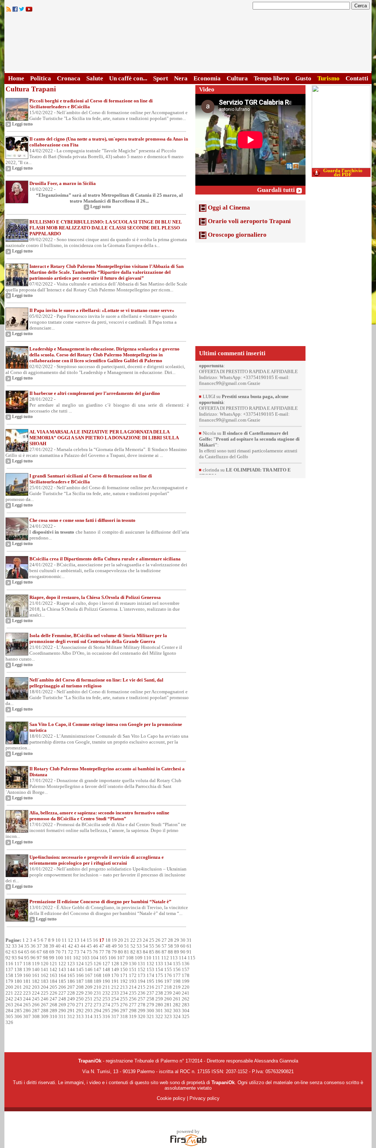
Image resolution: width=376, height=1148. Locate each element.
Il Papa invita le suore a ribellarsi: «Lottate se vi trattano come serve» (101, 310)
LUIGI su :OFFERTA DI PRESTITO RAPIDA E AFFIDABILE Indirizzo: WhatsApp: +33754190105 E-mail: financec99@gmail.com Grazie (248, 380)
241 (185, 993)
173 (141, 975)
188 (89, 981)
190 (106, 981)
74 (83, 952)
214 (133, 987)
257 (141, 999)
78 (108, 952)
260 (168, 999)
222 (18, 993)
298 (133, 1010)
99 (51, 957)
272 (89, 1004)
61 (189, 946)
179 (9, 981)
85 (151, 952)
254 (115, 999)
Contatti (357, 78)
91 (189, 952)
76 (95, 952)
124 (80, 963)
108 (130, 957)
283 (185, 1004)
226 (53, 993)
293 (89, 1010)
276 (124, 1004)
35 (26, 946)
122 (62, 963)
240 (177, 993)
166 (80, 975)
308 (36, 1016)
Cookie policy (171, 1098)
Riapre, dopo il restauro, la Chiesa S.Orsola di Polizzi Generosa (95, 597)
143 (62, 969)
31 (189, 940)
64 (20, 952)
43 (76, 946)
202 (27, 987)
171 (124, 975)
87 (164, 952)
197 (168, 981)
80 (120, 952)
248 (62, 999)
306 (18, 1016)
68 (45, 952)
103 (86, 957)
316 (106, 1016)
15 (89, 940)
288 (44, 1010)
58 (170, 946)
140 (36, 969)
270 (71, 1004)
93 (14, 957)
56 (157, 946)
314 (89, 1016)
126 (97, 963)
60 (182, 946)
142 (53, 969)
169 (106, 975)
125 (89, 963)
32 (8, 946)
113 (174, 957)
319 (133, 1016)
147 (97, 969)
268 (53, 1004)
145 (80, 969)
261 (177, 999)
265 (27, 1004)
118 (27, 963)
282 (177, 1004)
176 (168, 975)
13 (76, 940)
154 (159, 969)
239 (168, 993)
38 (45, 946)
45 (89, 946)
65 (26, 952)
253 (106, 999)
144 (71, 969)
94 (20, 957)
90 (182, 952)
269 (62, 1004)
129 (124, 963)
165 (71, 975)
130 (133, 963)
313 (80, 1016)
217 (159, 987)
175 (159, 975)
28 (170, 940)
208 (80, 987)
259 (159, 999)
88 (170, 952)
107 (121, 957)
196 (159, 981)
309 (44, 1016)
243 (18, 999)
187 (80, 981)
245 (36, 999)
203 (36, 987)
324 (177, 1016)
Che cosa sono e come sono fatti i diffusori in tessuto (82, 520)
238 (159, 993)
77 (101, 952)
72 (70, 952)
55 (151, 946)
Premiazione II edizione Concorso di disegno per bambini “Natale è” (100, 901)
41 (64, 946)
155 (168, 969)
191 (115, 981)
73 (76, 952)
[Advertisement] (250, 294)
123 (71, 963)
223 (27, 993)
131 (141, 963)
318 (124, 1016)
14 (83, 940)
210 (97, 987)
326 (9, 1022)
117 (18, 963)
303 (177, 1010)
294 (97, 1010)
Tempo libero (271, 78)
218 (168, 987)
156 (177, 969)
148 (106, 969)
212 (115, 987)
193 (133, 981)
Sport (160, 78)
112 (165, 957)
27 (164, 940)
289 (53, 1010)
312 (71, 1016)
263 (9, 1004)
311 (62, 1016)
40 (58, 946)
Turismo (328, 78)
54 (145, 946)
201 (18, 987)
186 (71, 981)
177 (177, 975)
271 (80, 1004)
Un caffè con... (128, 78)
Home (16, 78)
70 (58, 952)
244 (27, 999)
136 (185, 963)
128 (115, 963)
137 (9, 969)
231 (97, 993)
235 (133, 993)
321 (150, 1016)
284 (9, 1010)
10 (58, 940)
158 (9, 975)
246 (44, 999)
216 (150, 987)
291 (71, 1010)
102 (77, 957)
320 (141, 1016)
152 (141, 969)
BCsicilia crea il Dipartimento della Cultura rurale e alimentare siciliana (105, 559)
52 (132, 946)
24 (145, 940)
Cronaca (68, 78)
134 (168, 963)
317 (115, 1016)
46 (95, 946)
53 (139, 946)
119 (36, 963)
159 (18, 975)
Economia (207, 78)
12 (70, 940)
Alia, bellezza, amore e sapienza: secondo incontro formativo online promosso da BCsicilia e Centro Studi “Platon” (99, 815)
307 (27, 1016)
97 (39, 957)
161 (36, 975)
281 (168, 1004)
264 (18, 1004)
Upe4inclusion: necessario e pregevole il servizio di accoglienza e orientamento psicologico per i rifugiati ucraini (96, 860)
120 (44, 963)
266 (36, 1004)
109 (138, 957)
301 (159, 1010)
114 (183, 957)
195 (150, 981)
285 (18, 1010)
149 (115, 969)
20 (120, 940)
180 (18, 981)
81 (126, 952)
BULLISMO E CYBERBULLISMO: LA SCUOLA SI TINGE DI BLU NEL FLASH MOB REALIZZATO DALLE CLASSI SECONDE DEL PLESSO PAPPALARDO (105, 227)
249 (71, 999)
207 (71, 987)
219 (177, 987)
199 (185, 981)
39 (51, 946)
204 (44, 987)
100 (59, 957)
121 (53, 963)
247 (53, 999)
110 (147, 957)
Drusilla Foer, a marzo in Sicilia (62, 183)
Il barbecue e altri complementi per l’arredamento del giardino (94, 393)
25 (151, 940)
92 (8, 957)
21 (126, 940)
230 (89, 993)
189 (97, 981)
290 (62, 1010)
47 (101, 946)
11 (64, 940)
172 (133, 975)
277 (133, 1004)
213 (124, 987)
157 (185, 969)
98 (45, 957)
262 (185, 999)
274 (106, 1004)
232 (106, 993)
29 (176, 940)
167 (89, 975)
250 (80, 999)
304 (185, 1010)
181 (27, 981)
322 (159, 1016)
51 (126, 946)
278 (141, 1004)
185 (62, 981)
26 (157, 940)
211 (106, 987)
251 (89, 999)
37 (39, 946)
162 (44, 975)
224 (36, 993)
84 (145, 952)
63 (14, 952)
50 (120, 946)
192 (124, 981)
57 (164, 946)
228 (71, 993)
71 (64, 952)
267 (44, 1004)
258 (150, 999)
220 (185, 987)
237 (150, 993)
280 (159, 1004)
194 (141, 981)
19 (114, 940)
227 (62, 993)
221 (9, 993)
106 (112, 957)
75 (89, 952)
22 (132, 940)
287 (36, 1010)
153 (150, 969)
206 (62, 987)
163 (53, 975)
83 (139, 952)
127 (106, 963)
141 (44, 969)
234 (124, 993)
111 (156, 957)
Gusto (303, 78)
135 (177, 963)
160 (27, 975)
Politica (40, 78)
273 (97, 1004)
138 (18, 969)
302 (168, 1010)
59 (176, 946)
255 (124, 999)
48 (108, 946)
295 (106, 1010)
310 (53, 1016)
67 (39, 952)
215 (141, 987)
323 (168, 1016)
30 (182, 940)
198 (177, 981)
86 (157, 952)
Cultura (237, 78)
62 (8, 952)
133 (159, 963)
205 (53, 987)
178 (185, 975)
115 (191, 957)
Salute (94, 78)
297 (124, 1010)
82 (132, 952)
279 (150, 1004)
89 (176, 952)
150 (124, 969)
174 (150, 975)
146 (89, 969)
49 (114, 946)
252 (97, 999)
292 (80, 1010)
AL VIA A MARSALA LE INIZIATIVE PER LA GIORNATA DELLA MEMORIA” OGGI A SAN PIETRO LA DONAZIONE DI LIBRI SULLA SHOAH (103, 437)
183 (44, 981)
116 (9, 963)
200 (9, 987)
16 (95, 940)
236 (141, 993)
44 (83, 946)
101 (68, 957)
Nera (181, 78)
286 (27, 1010)
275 (115, 1004)
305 (9, 1016)
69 (51, 952)
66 (33, 952)
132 (150, 963)
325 (185, 1016)
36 (33, 946)
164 (62, 975)
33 (14, 946)
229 (80, 993)
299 (141, 1010)
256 (133, 999)
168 (97, 975)
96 (33, 957)
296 (115, 1010)
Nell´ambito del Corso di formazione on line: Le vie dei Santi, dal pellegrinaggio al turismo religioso (96, 683)
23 (139, 940)
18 (108, 940)
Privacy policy (204, 1098)
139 (27, 969)
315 (97, 1016)
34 (20, 946)
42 (70, 946)
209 (89, 987)
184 (53, 981)
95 (26, 957)
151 (133, 969)
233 (115, 993)
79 (114, 952)
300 (150, 1010)
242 (9, 999)
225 (44, 993)
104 (94, 957)
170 (115, 975)
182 (36, 981)
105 (103, 957)
